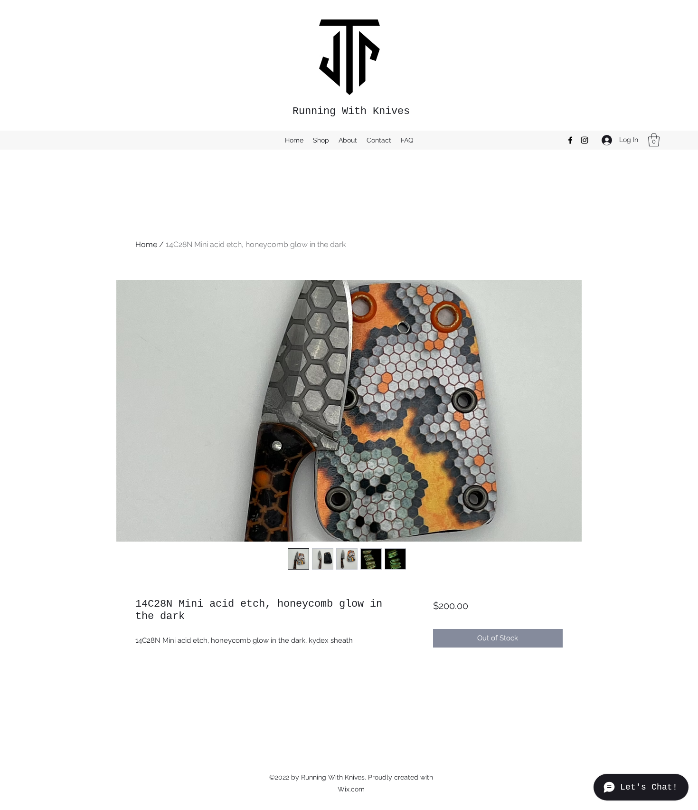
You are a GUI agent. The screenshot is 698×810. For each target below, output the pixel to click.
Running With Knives (351, 111)
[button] (654, 140)
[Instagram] (584, 140)
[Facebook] (570, 140)
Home (146, 244)
